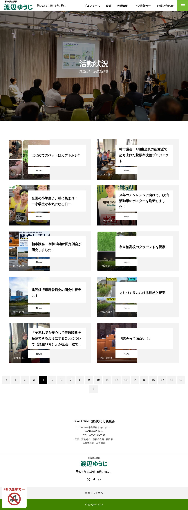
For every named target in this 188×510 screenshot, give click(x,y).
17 (162, 379)
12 (116, 379)
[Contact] (99, 479)
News (39, 170)
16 (153, 379)
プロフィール (92, 5)
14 (134, 379)
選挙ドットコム (94, 492)
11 (107, 379)
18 (171, 379)
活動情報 (122, 5)
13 (125, 379)
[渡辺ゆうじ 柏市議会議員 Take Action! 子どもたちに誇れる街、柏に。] (18, 9)
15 (144, 379)
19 (180, 379)
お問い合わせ (165, 5)
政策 (108, 5)
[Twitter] (88, 479)
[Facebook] (94, 479)
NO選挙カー (143, 5)
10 (98, 379)
